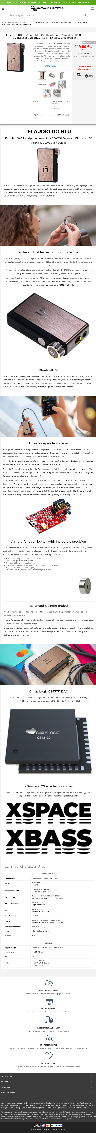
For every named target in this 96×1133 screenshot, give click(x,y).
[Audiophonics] (48, 8)
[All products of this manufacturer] (92, 36)
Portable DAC (29, 22)
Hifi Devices (12, 22)
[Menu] (3, 8)
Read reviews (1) (52, 108)
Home (4, 22)
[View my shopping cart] (93, 8)
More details (52, 66)
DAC (20, 22)
